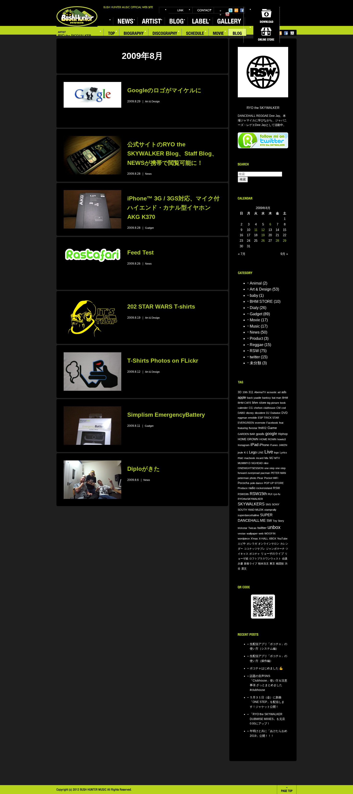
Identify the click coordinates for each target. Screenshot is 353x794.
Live (268, 451)
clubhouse (269, 407)
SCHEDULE (195, 34)
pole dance (256, 483)
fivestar (253, 428)
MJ (271, 457)
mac (240, 458)
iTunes (274, 445)
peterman (243, 478)
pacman (265, 472)
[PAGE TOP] (287, 789)
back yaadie (254, 397)
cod (283, 407)
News (148, 173)
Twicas (252, 528)
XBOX (272, 538)
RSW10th (243, 494)
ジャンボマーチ (275, 548)
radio (252, 488)
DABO (241, 412)
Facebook (242, 10)
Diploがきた (143, 468)
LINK (180, 10)
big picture (273, 402)
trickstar (242, 528)
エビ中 (242, 543)
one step (269, 468)
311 (251, 392)
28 (277, 240)
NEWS (125, 21)
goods (260, 434)
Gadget (149, 227)
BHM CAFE (244, 402)
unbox (274, 527)
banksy (266, 397)
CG (251, 407)
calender (243, 407)
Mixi (236, 10)
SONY (275, 504)
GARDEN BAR (246, 434)
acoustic (272, 392)
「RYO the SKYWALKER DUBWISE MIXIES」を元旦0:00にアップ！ (267, 719)
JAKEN (283, 445)
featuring (243, 428)
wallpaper (252, 533)
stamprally (270, 509)
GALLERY (229, 21)
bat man (276, 397)
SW (269, 520)
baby (254, 295)
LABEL (200, 21)
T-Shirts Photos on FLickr (162, 360)
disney (250, 412)
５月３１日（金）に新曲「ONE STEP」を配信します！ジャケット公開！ (267, 702)
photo (253, 478)
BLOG (237, 34)
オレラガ (252, 543)
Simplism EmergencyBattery (166, 414)
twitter (255, 357)
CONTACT (203, 10)
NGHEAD (257, 463)
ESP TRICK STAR (268, 417)
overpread (254, 472)
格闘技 (280, 563)
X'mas (254, 538)
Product (256, 338)
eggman (242, 417)
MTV (277, 458)
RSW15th (258, 493)
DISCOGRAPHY (165, 34)
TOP (111, 34)
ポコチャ (254, 553)
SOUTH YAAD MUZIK (250, 509)
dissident (260, 412)
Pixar (260, 478)
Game (272, 428)
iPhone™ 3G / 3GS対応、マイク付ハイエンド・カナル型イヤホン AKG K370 (173, 207)
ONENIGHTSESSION (250, 468)
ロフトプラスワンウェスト (265, 558)
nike (266, 463)
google (271, 433)
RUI (270, 494)
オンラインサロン (268, 543)
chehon (258, 407)
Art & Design (152, 101)
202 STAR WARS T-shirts (161, 306)
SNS (268, 504)
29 (284, 240)
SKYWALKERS (251, 504)
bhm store (259, 402)
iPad (254, 444)
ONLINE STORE (266, 34)
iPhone (264, 445)
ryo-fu (276, 494)
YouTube (227, 14)
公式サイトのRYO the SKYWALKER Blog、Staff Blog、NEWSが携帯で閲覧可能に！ (172, 153)
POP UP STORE (274, 483)
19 (263, 235)
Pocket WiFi (271, 478)
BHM (285, 397)
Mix (266, 458)
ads (283, 392)
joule (240, 452)
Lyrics (283, 452)
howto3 (281, 439)
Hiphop (283, 433)
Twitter (230, 10)
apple (242, 397)
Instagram (244, 445)
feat (281, 422)
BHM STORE (261, 301)
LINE (260, 452)
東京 (272, 563)
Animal (256, 283)
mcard (259, 458)
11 (255, 230)
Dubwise (275, 412)
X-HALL (263, 538)
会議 (284, 558)
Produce (243, 488)
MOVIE (218, 34)
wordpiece (244, 538)
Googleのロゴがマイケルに (164, 90)
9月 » (284, 254)
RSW (254, 351)
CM (278, 407)
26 (263, 240)
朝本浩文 (263, 563)
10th (245, 392)
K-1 (246, 452)
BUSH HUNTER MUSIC (76, 16)
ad (279, 392)
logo (276, 452)
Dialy (254, 308)
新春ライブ (250, 563)
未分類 (255, 363)
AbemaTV (260, 392)
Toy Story (278, 520)
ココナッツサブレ (254, 548)
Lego (253, 452)
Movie (255, 320)
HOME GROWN (248, 439)
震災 (244, 568)
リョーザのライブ (272, 553)
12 (263, 230)
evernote (260, 422)
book (283, 402)
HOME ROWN (267, 439)
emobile (252, 417)
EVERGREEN (246, 422)
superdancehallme (248, 515)
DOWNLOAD (266, 16)
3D (240, 392)
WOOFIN (269, 533)
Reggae (256, 345)
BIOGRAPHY (133, 34)
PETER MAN (278, 472)
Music (255, 326)
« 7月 (241, 254)
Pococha (243, 482)
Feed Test (140, 252)
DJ (267, 412)
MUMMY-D (244, 463)
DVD (284, 412)
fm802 (262, 427)
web (261, 533)
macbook (249, 458)
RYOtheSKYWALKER (250, 498)
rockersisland (264, 488)
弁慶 (240, 563)
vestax (242, 533)
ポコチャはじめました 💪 (266, 668)
